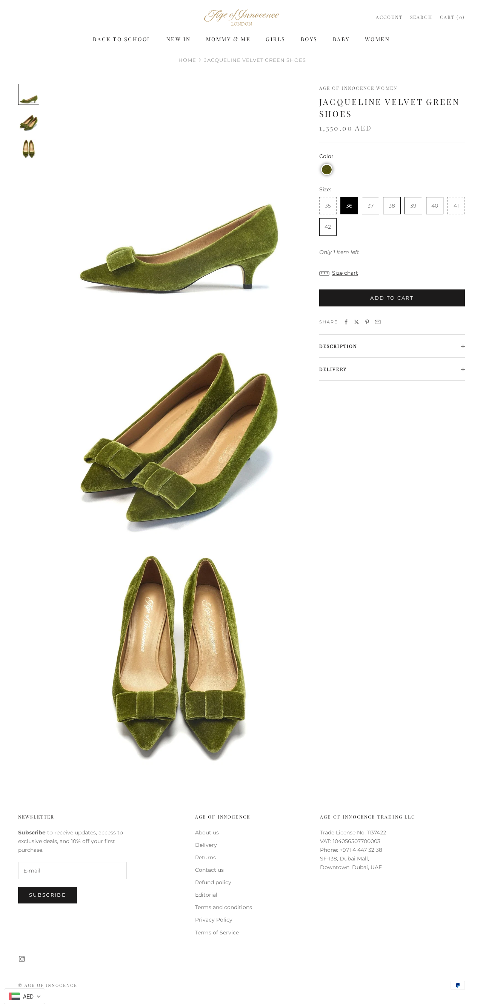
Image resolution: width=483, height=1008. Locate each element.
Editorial (206, 894)
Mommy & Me (228, 39)
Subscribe (47, 895)
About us (207, 832)
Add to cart (392, 298)
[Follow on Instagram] (22, 959)
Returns (205, 857)
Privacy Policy (213, 919)
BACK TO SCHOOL (122, 39)
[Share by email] (378, 322)
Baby (341, 39)
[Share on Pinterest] (367, 322)
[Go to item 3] (28, 148)
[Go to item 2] (28, 121)
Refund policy (213, 882)
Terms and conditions (223, 907)
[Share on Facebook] (346, 322)
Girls (276, 39)
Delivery (206, 845)
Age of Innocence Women (358, 88)
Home (187, 60)
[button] (326, 169)
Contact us (209, 869)
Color (326, 156)
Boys (309, 39)
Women (377, 39)
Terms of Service (217, 932)
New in (178, 39)
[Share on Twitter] (357, 322)
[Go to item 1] (28, 94)
